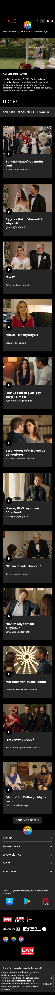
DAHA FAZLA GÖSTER (27, 820)
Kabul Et (47, 984)
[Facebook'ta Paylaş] (4, 101)
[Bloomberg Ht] (11, 929)
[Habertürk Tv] (19, 919)
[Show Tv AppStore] (9, 901)
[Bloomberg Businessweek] (34, 929)
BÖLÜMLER (9, 112)
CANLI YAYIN (13, 21)
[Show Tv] (27, 25)
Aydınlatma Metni (24, 980)
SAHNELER (43, 112)
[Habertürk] (7, 919)
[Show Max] (21, 939)
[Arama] (51, 21)
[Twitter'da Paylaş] (9, 101)
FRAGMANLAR (26, 112)
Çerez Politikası (24, 978)
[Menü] (4, 21)
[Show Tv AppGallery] (45, 901)
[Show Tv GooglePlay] (27, 901)
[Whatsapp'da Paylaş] (15, 101)
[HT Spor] (29, 919)
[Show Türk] (13, 939)
